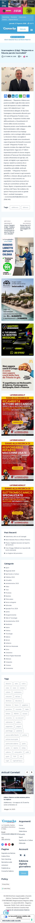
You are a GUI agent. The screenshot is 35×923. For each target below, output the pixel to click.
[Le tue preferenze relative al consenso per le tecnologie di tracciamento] (32, 920)
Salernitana (23, 833)
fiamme (8, 707)
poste (8, 750)
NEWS (16, 715)
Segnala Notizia (13, 19)
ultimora (25, 209)
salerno (8, 754)
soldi (27, 754)
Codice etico (22, 17)
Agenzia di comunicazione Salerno (17, 912)
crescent (9, 698)
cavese (22, 690)
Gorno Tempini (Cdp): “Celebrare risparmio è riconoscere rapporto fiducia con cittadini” (9, 231)
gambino (9, 711)
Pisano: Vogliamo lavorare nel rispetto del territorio (17, 40)
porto (24, 745)
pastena (19, 733)
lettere (8, 715)
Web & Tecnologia (11, 620)
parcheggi (9, 733)
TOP (14, 758)
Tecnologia (9, 636)
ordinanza (9, 724)
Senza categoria (11, 604)
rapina (15, 750)
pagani (18, 728)
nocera (24, 715)
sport (7, 758)
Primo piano (9, 601)
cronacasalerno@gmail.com (8, 836)
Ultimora (8, 661)
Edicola (23, 875)
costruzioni (17, 694)
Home (21, 827)
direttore (8, 703)
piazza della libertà (12, 737)
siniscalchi (18, 754)
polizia (24, 737)
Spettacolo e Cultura (12, 576)
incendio (18, 711)
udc (21, 758)
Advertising (5, 17)
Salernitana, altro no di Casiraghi (16, 538)
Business (8, 598)
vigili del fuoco (17, 763)
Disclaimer (14, 17)
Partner (4, 19)
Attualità (8, 582)
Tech (7, 592)
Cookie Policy (6, 890)
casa (7, 690)
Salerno (8, 639)
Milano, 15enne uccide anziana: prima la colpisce (17, 800)
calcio (24, 685)
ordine (18, 724)
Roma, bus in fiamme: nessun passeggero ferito (25, 229)
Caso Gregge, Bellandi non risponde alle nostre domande (18, 551)
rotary (24, 750)
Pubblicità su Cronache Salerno (7, 871)
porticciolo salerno (12, 745)
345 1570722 (5, 841)
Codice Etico (5, 858)
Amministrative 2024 (12, 623)
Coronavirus (9, 670)
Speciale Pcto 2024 (12, 610)
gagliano (25, 707)
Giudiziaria (9, 626)
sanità (8, 614)
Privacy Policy (5, 886)
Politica (8, 632)
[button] (31, 30)
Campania (9, 664)
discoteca (18, 703)
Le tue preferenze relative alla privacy (19, 918)
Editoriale (9, 607)
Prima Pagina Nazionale (13, 658)
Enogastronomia (11, 617)
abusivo (8, 685)
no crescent (19, 720)
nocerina (9, 720)
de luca (17, 698)
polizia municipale (12, 741)
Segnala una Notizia (8, 855)
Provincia (8, 595)
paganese (9, 728)
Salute (8, 629)
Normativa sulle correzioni (6, 865)
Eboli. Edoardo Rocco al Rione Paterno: (18, 542)
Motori (8, 642)
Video (7, 588)
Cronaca (8, 667)
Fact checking (6, 861)
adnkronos (15, 209)
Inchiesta (8, 645)
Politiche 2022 (10, 579)
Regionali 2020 (10, 573)
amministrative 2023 (12, 585)
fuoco (16, 707)
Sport (7, 569)
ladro (27, 711)
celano (8, 694)
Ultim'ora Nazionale (12, 648)
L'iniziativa (9, 654)
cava (14, 690)
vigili (7, 763)
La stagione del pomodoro (14, 555)
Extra (7, 651)
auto (16, 685)
